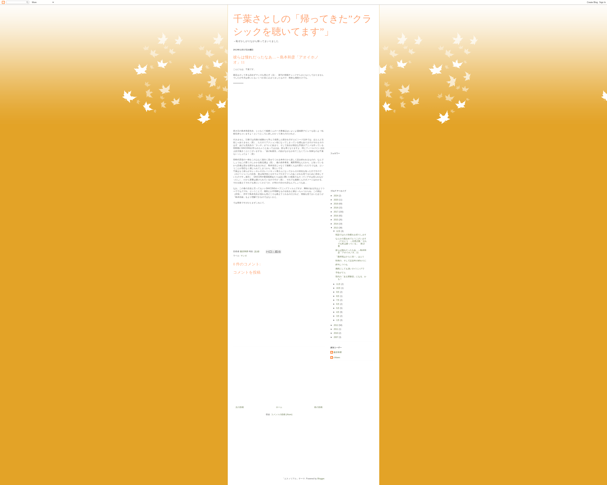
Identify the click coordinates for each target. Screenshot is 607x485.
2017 (336, 212)
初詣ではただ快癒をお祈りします (350, 234)
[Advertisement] (279, 375)
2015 (336, 219)
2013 (336, 228)
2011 (336, 329)
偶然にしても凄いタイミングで (349, 268)
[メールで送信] (267, 251)
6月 (338, 304)
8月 (338, 296)
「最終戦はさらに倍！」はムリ (349, 256)
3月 (338, 316)
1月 (338, 320)
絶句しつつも (341, 264)
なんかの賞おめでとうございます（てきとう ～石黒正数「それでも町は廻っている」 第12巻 (351, 242)
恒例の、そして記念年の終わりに (350, 260)
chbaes (337, 357)
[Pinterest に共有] (279, 251)
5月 (338, 308)
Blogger (320, 478)
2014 (336, 224)
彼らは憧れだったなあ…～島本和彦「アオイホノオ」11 (350, 251)
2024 (336, 195)
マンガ (244, 256)
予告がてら (340, 272)
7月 (338, 300)
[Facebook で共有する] (276, 251)
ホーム (279, 407)
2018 (336, 207)
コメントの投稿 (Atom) (281, 414)
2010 (336, 333)
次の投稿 (240, 407)
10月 (338, 288)
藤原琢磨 (338, 352)
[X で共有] (273, 251)
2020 (336, 200)
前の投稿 (318, 407)
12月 (338, 231)
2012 (336, 325)
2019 (336, 204)
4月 (338, 312)
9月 (338, 292)
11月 (338, 284)
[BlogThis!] (270, 251)
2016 (336, 216)
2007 (336, 337)
